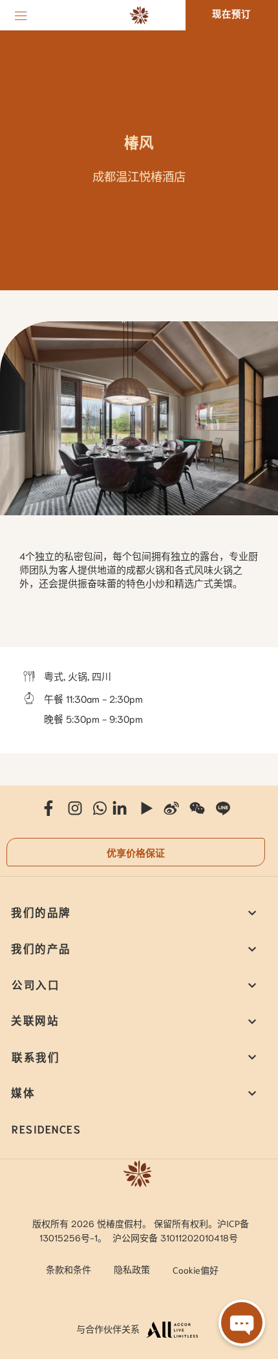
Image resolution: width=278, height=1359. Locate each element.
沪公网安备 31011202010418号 (175, 1237)
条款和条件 (68, 1269)
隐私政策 (132, 1269)
